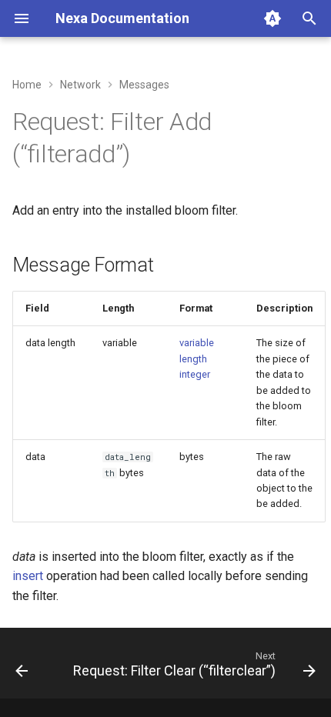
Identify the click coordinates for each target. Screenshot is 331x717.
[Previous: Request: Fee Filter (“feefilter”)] (21, 667)
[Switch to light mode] (272, 18)
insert (27, 576)
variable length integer (196, 358)
